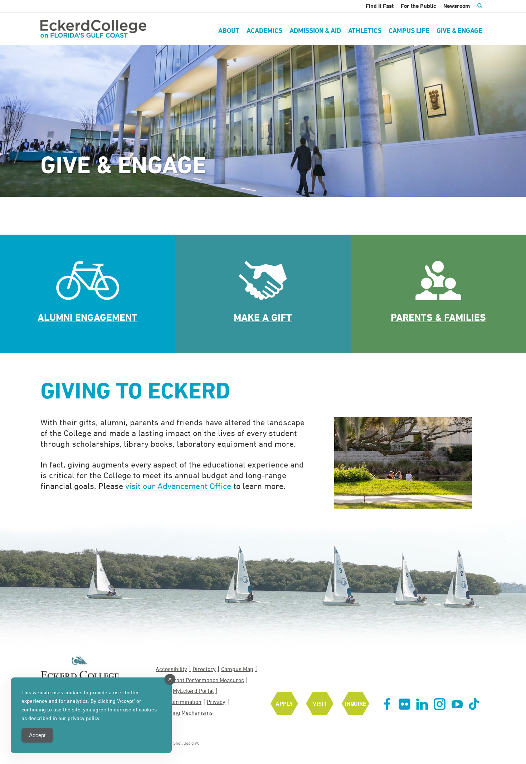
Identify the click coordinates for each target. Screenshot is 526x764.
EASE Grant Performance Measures (200, 680)
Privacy (216, 702)
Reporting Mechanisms (184, 712)
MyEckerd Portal (193, 690)
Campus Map (237, 669)
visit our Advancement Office (178, 485)
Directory (204, 669)
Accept (37, 735)
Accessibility (171, 669)
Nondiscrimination (178, 702)
